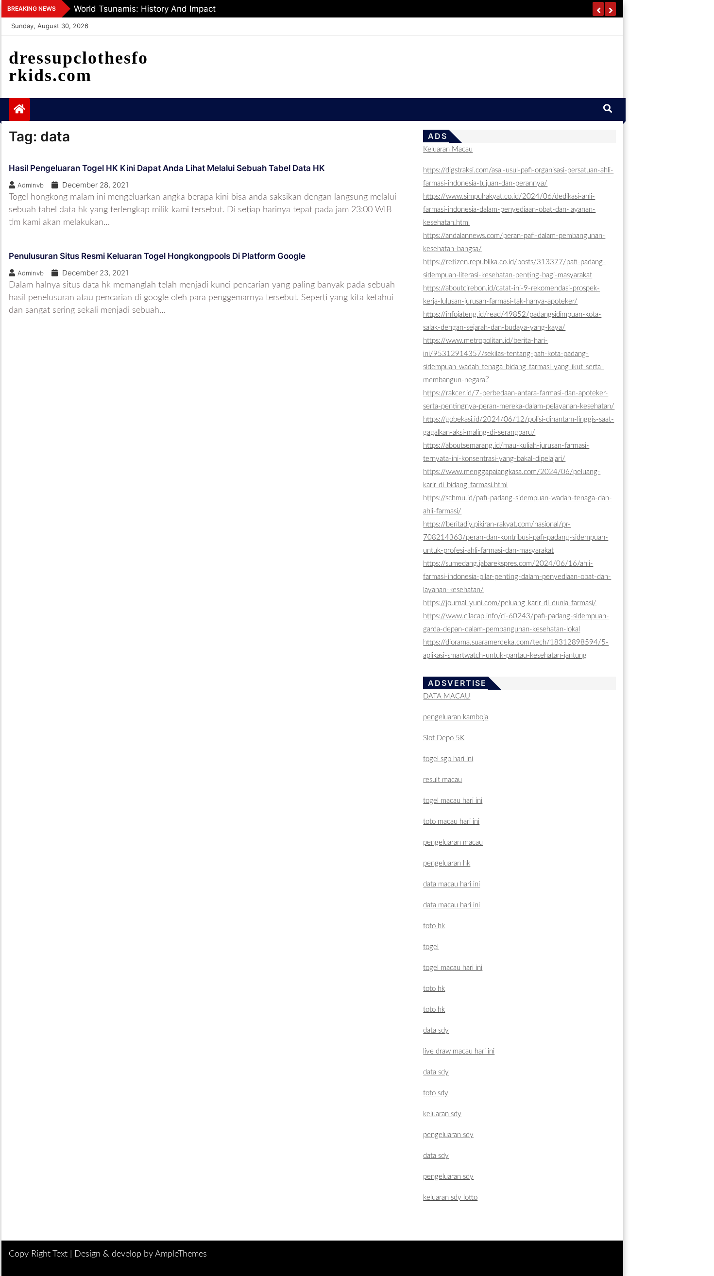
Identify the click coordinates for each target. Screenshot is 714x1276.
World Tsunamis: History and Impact (145, 9)
